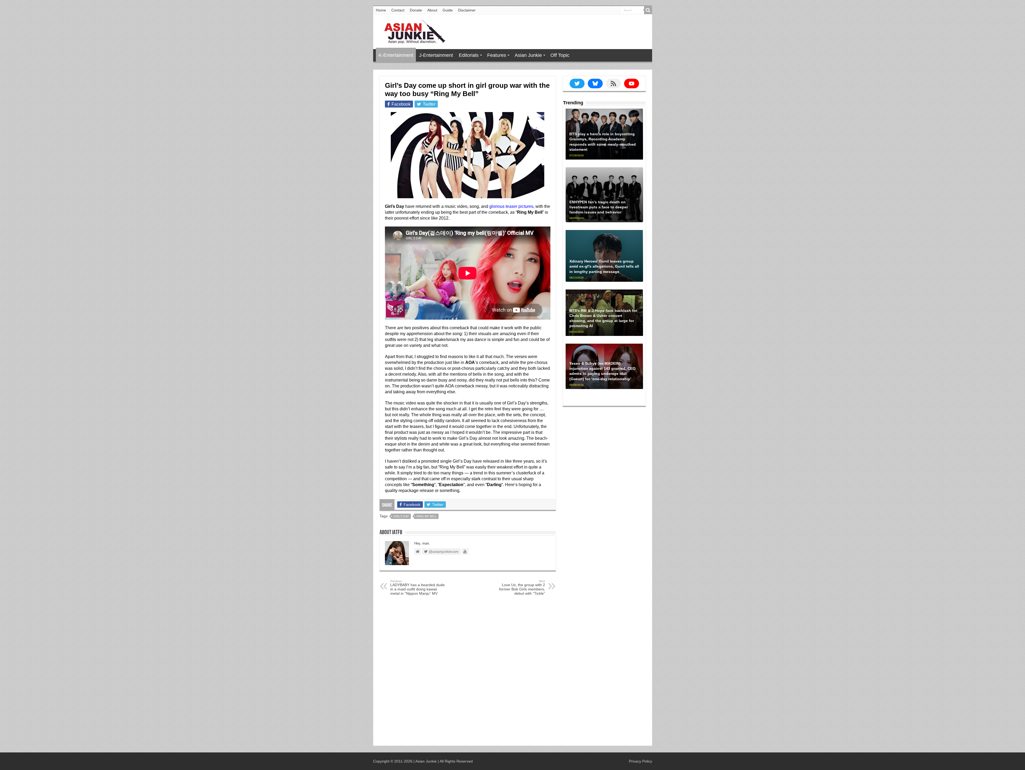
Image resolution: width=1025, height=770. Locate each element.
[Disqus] (468, 672)
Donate (416, 10)
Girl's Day (401, 516)
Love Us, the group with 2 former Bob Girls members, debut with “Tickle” (522, 588)
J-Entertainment (436, 55)
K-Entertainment (396, 55)
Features (496, 55)
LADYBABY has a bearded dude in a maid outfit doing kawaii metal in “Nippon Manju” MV (417, 588)
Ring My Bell (426, 516)
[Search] (648, 10)
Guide (448, 10)
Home (381, 10)
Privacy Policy (640, 761)
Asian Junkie (528, 55)
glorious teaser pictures (511, 206)
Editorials (469, 55)
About (432, 10)
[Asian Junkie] (412, 30)
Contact (397, 10)
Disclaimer (467, 10)
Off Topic (559, 55)
